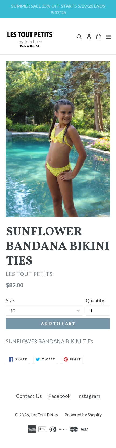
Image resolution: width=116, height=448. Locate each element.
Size (10, 300)
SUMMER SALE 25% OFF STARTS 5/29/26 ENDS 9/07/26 (58, 9)
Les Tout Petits (44, 414)
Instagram (88, 396)
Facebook (59, 396)
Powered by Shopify (83, 414)
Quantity (95, 300)
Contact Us (29, 396)
